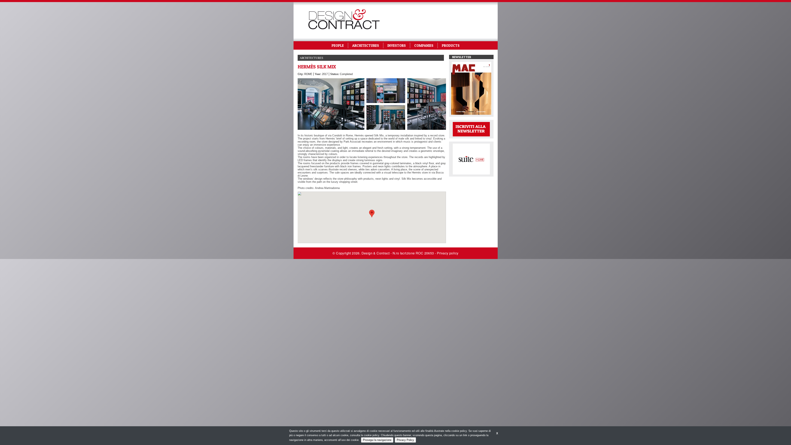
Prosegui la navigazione (377, 439)
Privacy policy (448, 253)
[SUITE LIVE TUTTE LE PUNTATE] (471, 158)
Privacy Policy (405, 439)
